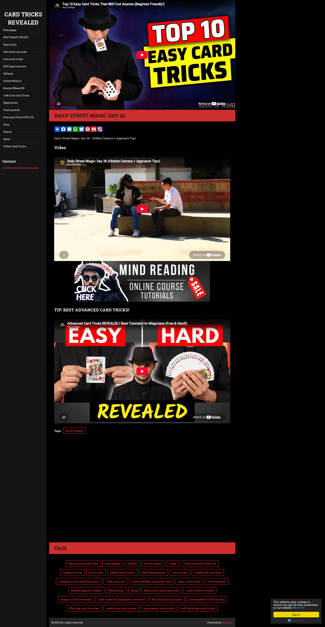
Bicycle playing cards (166, 599)
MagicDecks (10, 102)
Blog (6, 124)
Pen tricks (96, 572)
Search (7, 131)
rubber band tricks (122, 572)
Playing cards (11, 110)
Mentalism (116, 590)
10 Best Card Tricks (14, 146)
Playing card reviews (84, 608)
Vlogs (172, 563)
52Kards (8, 73)
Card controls (115, 581)
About (6, 139)
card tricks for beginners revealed (121, 599)
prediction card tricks (121, 608)
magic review (72, 572)
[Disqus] (142, 495)
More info (299, 607)
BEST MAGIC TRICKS (15, 37)
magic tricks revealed (76, 599)
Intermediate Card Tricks (206, 599)
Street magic (74, 430)
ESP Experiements (14, 66)
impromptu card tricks (159, 608)
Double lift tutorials (208, 572)
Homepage (9, 30)
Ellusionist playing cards (161, 590)
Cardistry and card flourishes (78, 581)
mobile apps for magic (86, 590)
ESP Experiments (154, 572)
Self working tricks (15, 51)
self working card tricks (198, 608)
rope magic (113, 563)
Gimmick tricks (13, 59)
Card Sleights (216, 581)
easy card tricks (189, 581)
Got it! (296, 614)
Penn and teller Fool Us (199, 563)
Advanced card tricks (83, 563)
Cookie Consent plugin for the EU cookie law (296, 620)
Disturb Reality (12, 80)
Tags (57, 431)
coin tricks (179, 572)
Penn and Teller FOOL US (18, 117)
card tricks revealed (200, 590)
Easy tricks (10, 44)
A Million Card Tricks (16, 95)
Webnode (227, 622)
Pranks (132, 563)
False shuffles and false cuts (151, 581)
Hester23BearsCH (14, 88)
